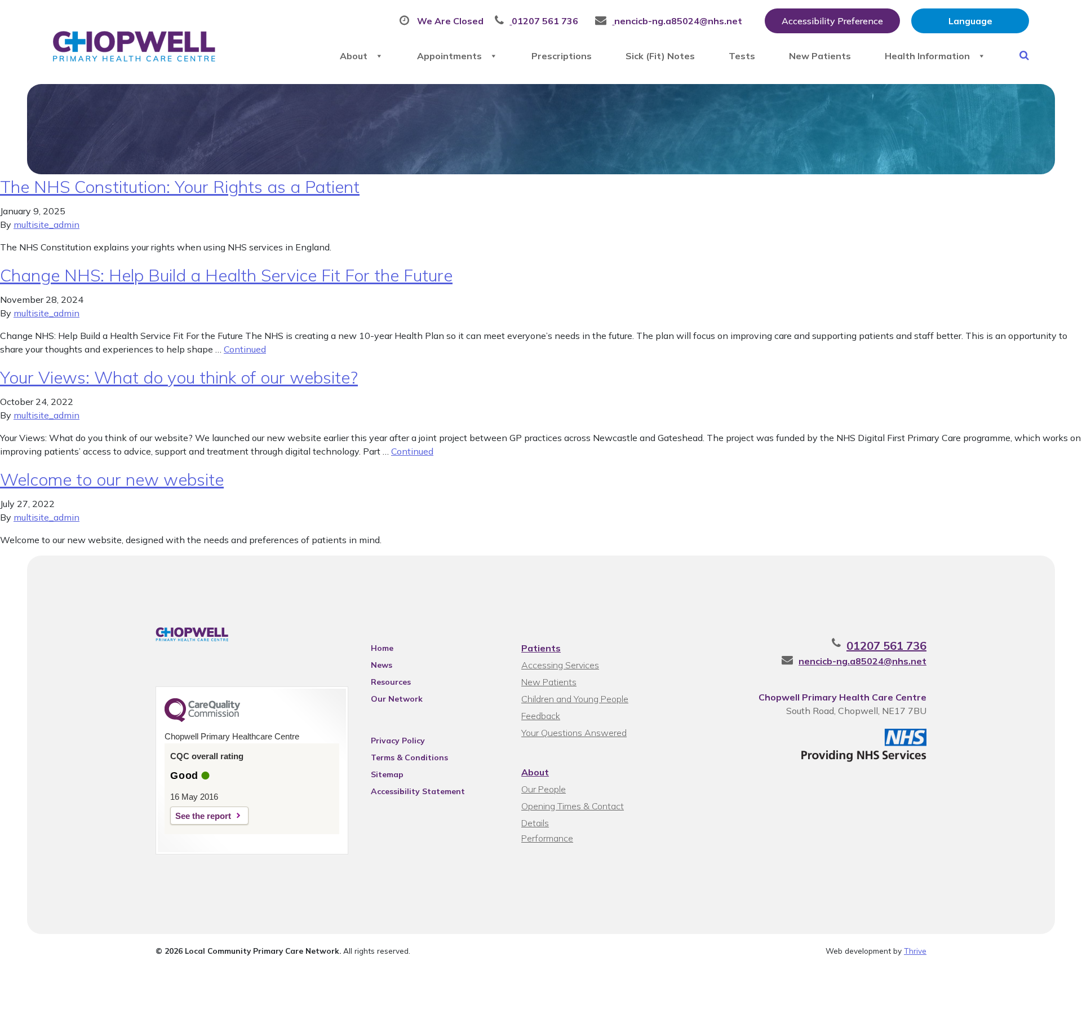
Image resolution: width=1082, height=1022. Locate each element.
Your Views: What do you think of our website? (179, 377)
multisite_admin (46, 224)
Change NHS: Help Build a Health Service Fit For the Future (226, 275)
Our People (543, 789)
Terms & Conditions (409, 757)
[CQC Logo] (202, 719)
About (353, 55)
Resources (391, 682)
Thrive (915, 950)
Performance (547, 838)
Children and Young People (574, 698)
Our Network (397, 699)
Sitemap (387, 774)
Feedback (540, 715)
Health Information (927, 55)
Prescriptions (561, 55)
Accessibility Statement (418, 791)
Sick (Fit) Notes (660, 55)
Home (382, 648)
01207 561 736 (886, 645)
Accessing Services (560, 665)
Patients (541, 648)
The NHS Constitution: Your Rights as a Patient (180, 186)
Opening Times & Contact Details (572, 807)
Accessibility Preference (832, 21)
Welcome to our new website (112, 479)
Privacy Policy (398, 740)
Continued (245, 349)
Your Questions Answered (574, 732)
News (381, 665)
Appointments (449, 55)
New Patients (820, 55)
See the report (203, 816)
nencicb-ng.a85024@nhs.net (862, 661)
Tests (742, 55)
